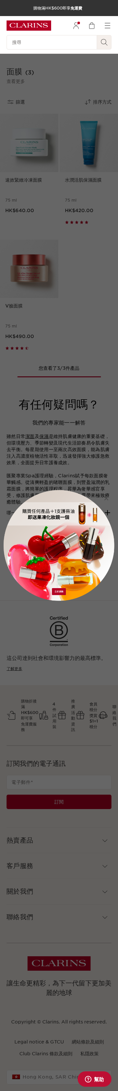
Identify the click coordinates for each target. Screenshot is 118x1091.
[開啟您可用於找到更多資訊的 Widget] (94, 1079)
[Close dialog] (106, 498)
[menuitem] (76, 26)
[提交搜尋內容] (104, 42)
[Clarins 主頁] (29, 25)
